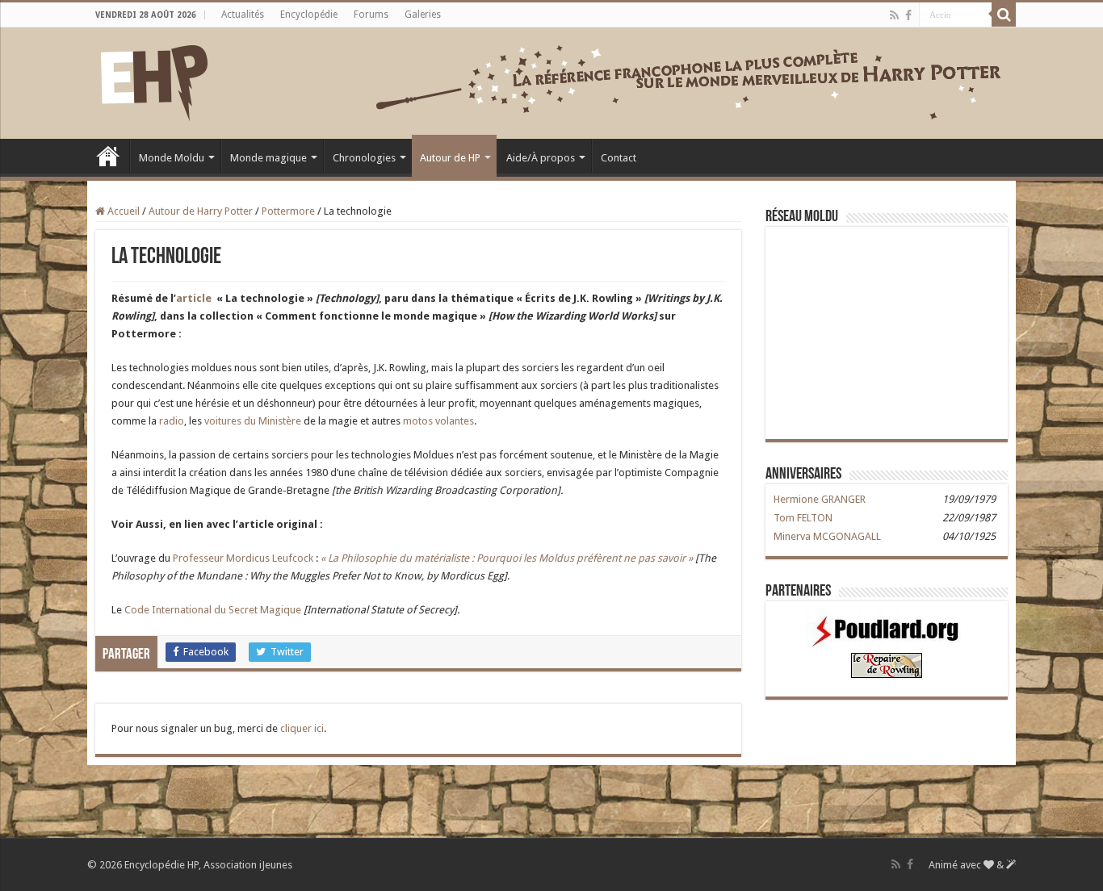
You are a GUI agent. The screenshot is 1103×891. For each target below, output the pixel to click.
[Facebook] (908, 15)
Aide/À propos (540, 158)
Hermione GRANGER (820, 499)
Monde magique (268, 158)
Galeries (423, 14)
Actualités (242, 14)
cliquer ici (302, 728)
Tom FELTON (803, 518)
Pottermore (288, 211)
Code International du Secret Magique (214, 610)
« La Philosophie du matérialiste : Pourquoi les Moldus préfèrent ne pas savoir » (505, 558)
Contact (618, 158)
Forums (371, 14)
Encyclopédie (309, 14)
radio (171, 421)
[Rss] (894, 15)
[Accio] (1004, 14)
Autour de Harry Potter (201, 211)
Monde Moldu (171, 158)
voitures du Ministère (254, 421)
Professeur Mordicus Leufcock (244, 558)
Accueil (108, 156)
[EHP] (154, 80)
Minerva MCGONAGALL (827, 536)
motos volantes (438, 421)
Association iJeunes (247, 865)
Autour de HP (450, 158)
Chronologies (364, 158)
